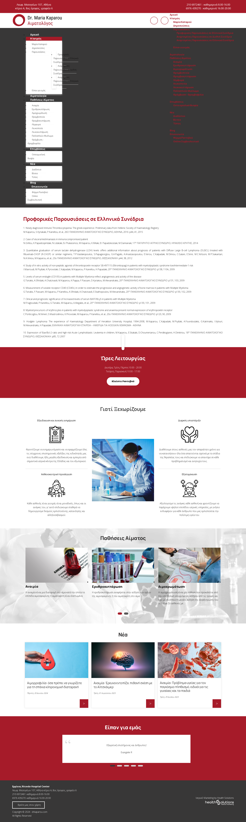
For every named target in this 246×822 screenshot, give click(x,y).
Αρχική (174, 14)
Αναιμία (177, 61)
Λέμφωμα (178, 80)
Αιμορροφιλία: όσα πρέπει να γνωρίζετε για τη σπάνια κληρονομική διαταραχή (54, 685)
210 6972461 (19, 794)
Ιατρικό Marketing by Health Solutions (215, 797)
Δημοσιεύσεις (181, 25)
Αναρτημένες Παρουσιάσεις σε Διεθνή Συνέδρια (204, 36)
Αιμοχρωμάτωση (182, 69)
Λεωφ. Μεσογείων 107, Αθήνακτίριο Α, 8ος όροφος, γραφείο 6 (34, 6)
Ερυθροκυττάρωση (184, 65)
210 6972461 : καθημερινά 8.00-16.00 (208, 4)
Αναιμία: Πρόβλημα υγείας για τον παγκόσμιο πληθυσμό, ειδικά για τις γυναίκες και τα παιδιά (184, 687)
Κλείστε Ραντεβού (123, 381)
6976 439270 (19, 798)
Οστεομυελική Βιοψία (185, 105)
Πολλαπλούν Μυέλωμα (186, 90)
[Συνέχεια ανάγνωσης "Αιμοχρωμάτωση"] (189, 565)
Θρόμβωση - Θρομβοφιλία (188, 94)
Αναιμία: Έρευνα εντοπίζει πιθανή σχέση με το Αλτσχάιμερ (123, 685)
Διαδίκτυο (179, 116)
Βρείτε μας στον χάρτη (29, 804)
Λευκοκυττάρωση (183, 87)
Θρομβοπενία (181, 72)
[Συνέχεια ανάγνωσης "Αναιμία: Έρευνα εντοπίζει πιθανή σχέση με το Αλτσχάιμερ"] (123, 677)
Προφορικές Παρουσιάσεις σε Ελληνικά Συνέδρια (205, 33)
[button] (120, 613)
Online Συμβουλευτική (186, 141)
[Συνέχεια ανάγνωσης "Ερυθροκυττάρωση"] (123, 565)
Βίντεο (177, 119)
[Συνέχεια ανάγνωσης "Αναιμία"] (56, 565)
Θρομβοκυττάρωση (184, 76)
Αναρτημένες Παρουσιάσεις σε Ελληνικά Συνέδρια (205, 40)
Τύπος (177, 123)
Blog (172, 130)
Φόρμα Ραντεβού (183, 137)
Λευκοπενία (180, 83)
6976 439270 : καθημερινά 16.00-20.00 (208, 8)
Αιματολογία (177, 54)
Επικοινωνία (177, 134)
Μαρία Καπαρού (182, 22)
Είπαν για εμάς (181, 47)
